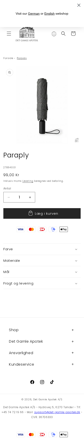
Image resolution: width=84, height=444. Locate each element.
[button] (9, 34)
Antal (7, 188)
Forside (8, 58)
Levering (27, 181)
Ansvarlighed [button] (21, 352)
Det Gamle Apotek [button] (26, 341)
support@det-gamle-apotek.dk (57, 412)
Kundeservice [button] (21, 364)
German (34, 13)
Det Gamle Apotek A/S (47, 399)
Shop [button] (14, 329)
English (49, 13)
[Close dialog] (78, 5)
